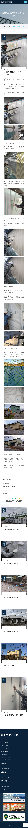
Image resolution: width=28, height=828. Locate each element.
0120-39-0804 (5, 742)
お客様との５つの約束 (6, 759)
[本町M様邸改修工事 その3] (14, 550)
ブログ (10, 26)
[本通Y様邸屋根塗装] (14, 653)
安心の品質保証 (4, 754)
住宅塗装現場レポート (7, 483)
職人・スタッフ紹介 (5, 786)
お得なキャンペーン (5, 777)
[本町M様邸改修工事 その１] (14, 619)
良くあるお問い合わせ (6, 748)
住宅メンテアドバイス (7, 479)
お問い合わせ (4, 789)
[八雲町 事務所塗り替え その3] (14, 694)
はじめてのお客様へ (5, 745)
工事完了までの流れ (5, 768)
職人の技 (5, 493)
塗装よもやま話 (6, 490)
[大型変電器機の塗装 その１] (14, 516)
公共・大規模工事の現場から (9, 486)
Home (5, 26)
